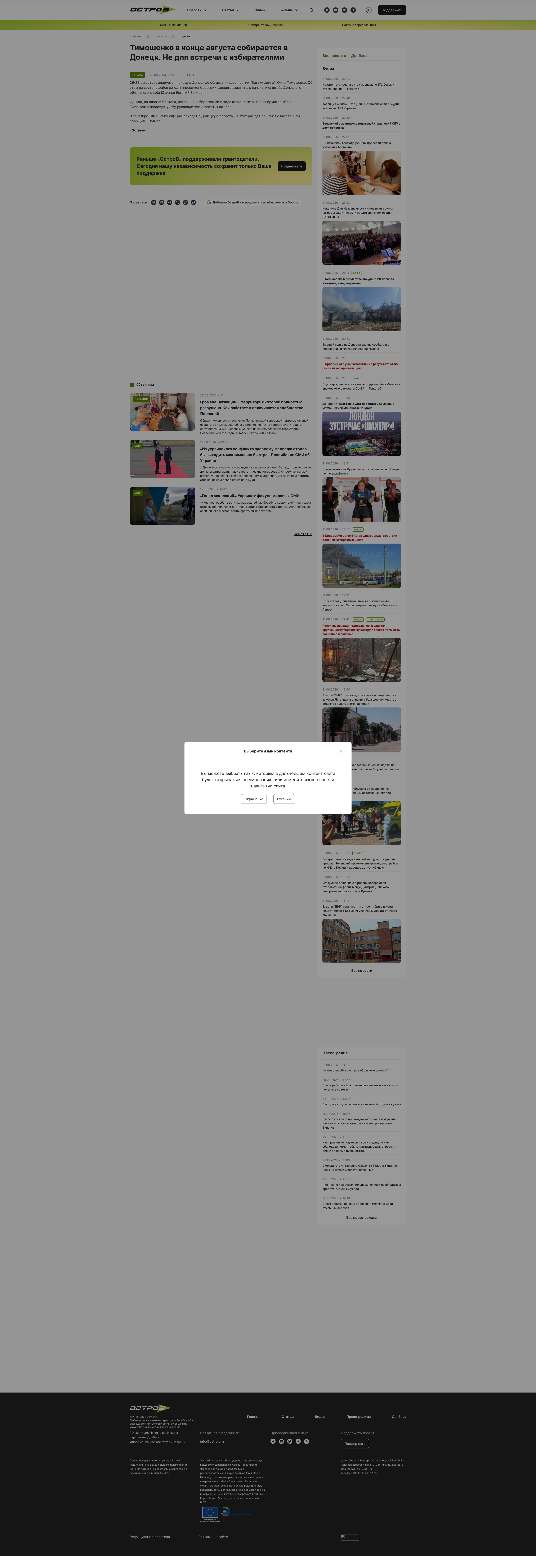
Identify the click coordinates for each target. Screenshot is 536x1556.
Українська (254, 799)
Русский (284, 799)
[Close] (340, 751)
